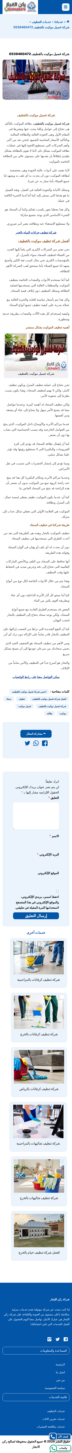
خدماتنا (59, 22)
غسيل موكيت (24, 706)
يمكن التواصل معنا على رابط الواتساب (36, 677)
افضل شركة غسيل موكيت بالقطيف (49, 698)
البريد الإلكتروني (48, 854)
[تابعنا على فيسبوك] (65, 1340)
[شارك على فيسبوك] (45, 744)
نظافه (49, 713)
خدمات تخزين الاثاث (54, 1419)
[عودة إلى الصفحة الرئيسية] (67, 22)
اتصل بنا (60, 1372)
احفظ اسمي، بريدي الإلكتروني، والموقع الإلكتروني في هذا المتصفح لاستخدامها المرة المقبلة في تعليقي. (37, 902)
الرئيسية (60, 1364)
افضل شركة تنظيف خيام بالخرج (39, 1252)
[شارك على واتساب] (36, 744)
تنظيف (22, 698)
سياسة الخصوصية (55, 1388)
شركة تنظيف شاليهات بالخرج (39, 1198)
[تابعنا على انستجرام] (49, 1340)
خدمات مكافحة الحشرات (51, 1426)
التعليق (53, 797)
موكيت (63, 713)
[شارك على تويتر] (27, 744)
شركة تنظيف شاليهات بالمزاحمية (38, 1143)
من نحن (60, 1380)
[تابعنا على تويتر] (57, 1340)
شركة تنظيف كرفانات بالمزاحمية (38, 980)
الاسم (54, 836)
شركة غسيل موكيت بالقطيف (52, 706)
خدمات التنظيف (41, 22)
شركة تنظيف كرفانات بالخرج (39, 1034)
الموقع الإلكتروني (48, 873)
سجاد (8, 698)
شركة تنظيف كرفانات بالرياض (39, 1089)
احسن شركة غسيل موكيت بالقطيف (29, 691)
